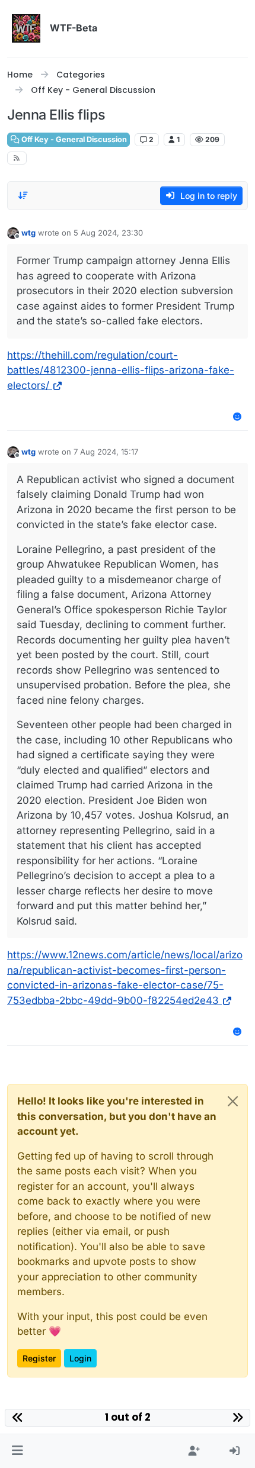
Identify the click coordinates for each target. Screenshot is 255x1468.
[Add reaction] (237, 416)
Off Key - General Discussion (73, 139)
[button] (17, 1451)
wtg (28, 232)
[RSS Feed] (17, 158)
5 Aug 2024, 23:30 (108, 232)
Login (80, 1358)
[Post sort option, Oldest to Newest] (23, 195)
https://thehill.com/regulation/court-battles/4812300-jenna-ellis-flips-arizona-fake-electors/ (120, 370)
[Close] (232, 1101)
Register (39, 1358)
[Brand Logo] (26, 28)
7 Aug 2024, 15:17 (106, 451)
